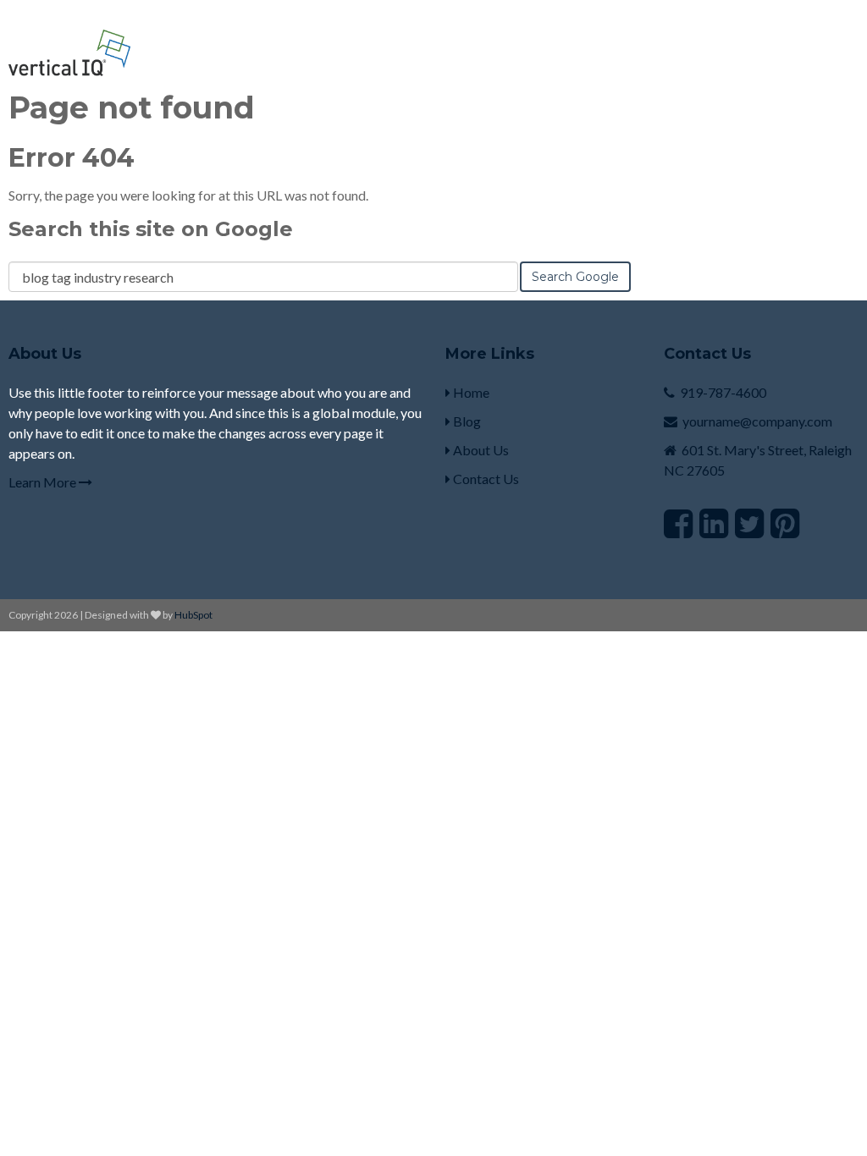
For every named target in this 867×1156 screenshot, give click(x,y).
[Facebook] (678, 523)
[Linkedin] (713, 523)
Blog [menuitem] (465, 421)
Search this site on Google (150, 229)
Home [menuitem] (469, 392)
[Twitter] (749, 523)
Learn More (43, 482)
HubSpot (193, 614)
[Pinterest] (784, 523)
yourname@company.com (757, 421)
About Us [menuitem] (479, 450)
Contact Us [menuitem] (484, 479)
